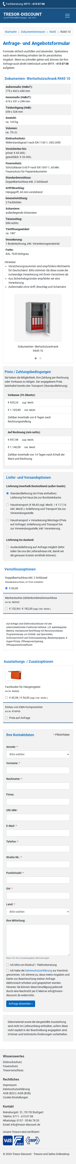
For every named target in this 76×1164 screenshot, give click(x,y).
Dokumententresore (33, 31)
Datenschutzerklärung (38, 970)
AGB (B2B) (24, 1093)
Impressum (10, 1085)
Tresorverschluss (13, 1070)
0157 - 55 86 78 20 (28, 1120)
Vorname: (13, 763)
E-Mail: (11, 825)
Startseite (11, 31)
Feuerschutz (10, 1066)
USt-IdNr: (12, 810)
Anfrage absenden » (21, 1003)
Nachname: (14, 778)
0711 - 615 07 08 (34, 3)
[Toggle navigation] (67, 16)
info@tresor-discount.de (25, 1124)
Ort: (9, 888)
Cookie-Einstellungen (15, 1097)
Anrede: (12, 746)
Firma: (10, 794)
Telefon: (12, 841)
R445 (52, 31)
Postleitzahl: (15, 872)
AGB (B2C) (9, 1093)
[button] (35, 358)
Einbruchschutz (12, 1062)
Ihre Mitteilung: (15, 920)
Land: (10, 904)
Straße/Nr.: (14, 857)
